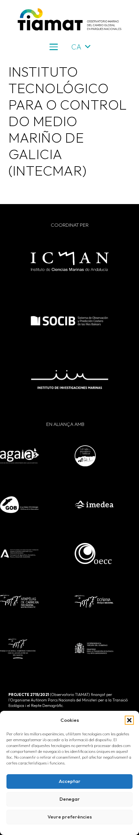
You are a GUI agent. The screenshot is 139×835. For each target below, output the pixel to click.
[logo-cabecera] (69, 19)
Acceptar (69, 781)
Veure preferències (70, 817)
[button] (129, 720)
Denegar (69, 799)
